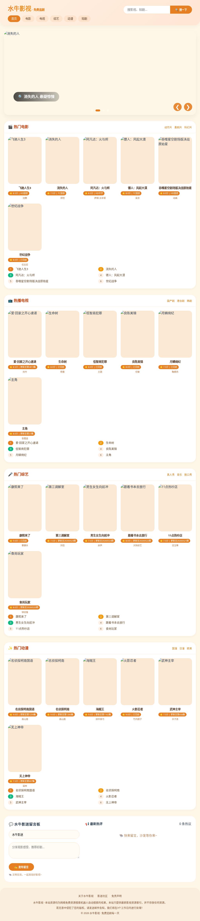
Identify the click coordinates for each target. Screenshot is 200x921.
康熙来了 (18, 616)
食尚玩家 (108, 628)
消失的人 (108, 269)
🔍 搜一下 (181, 9)
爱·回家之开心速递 (24, 443)
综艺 (56, 18)
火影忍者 (108, 796)
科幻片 (188, 127)
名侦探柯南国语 (22, 790)
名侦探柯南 (110, 790)
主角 (105, 455)
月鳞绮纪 (18, 455)
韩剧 (189, 301)
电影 (28, 18)
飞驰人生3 (19, 269)
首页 (14, 18)
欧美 (189, 648)
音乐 (179, 474)
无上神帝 (108, 802)
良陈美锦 (108, 449)
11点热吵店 (20, 628)
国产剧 (171, 301)
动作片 (168, 127)
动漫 (70, 18)
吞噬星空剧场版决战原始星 (29, 281)
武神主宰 (18, 802)
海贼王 (17, 796)
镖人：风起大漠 (112, 275)
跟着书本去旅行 (112, 622)
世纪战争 (108, 281)
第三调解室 (110, 616)
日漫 (182, 648)
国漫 (174, 648)
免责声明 (117, 896)
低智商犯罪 (19, 449)
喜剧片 (178, 127)
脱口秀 (188, 474)
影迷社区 (102, 896)
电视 (42, 18)
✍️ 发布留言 (21, 867)
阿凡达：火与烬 (22, 275)
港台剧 (181, 301)
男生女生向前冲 (22, 622)
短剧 (84, 18)
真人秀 (171, 474)
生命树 (107, 443)
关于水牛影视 (86, 896)
